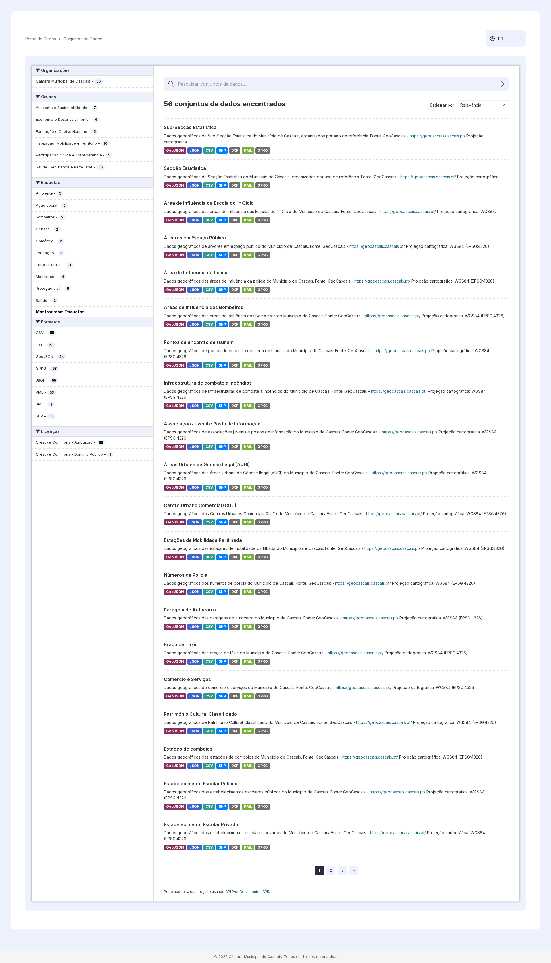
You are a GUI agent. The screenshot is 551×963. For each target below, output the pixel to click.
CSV (209, 150)
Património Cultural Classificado (200, 714)
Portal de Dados (40, 38)
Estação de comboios (188, 749)
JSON (194, 150)
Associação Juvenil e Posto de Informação (212, 424)
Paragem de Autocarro (190, 610)
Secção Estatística (185, 168)
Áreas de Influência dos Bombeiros (203, 307)
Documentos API (254, 891)
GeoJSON (175, 150)
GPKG (262, 150)
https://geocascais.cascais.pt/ (437, 135)
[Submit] (501, 84)
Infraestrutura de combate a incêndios (208, 383)
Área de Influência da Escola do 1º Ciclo (209, 203)
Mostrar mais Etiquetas (60, 311)
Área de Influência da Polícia (196, 272)
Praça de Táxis (180, 644)
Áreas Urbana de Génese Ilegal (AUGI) (207, 464)
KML (248, 150)
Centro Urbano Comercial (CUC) (200, 505)
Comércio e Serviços (187, 679)
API (228, 891)
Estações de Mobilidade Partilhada (203, 540)
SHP (222, 150)
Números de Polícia (185, 575)
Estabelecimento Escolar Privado (201, 824)
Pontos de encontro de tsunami (199, 342)
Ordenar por (442, 105)
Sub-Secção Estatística (190, 127)
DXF (234, 150)
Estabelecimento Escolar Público (201, 783)
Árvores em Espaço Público (195, 238)
